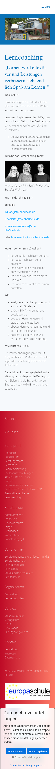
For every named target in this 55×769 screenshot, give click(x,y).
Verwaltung (11, 649)
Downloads (11, 628)
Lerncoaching (13, 497)
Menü (47, 6)
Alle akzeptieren (38, 751)
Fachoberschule (14, 564)
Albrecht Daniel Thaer (17, 477)
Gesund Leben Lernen (17, 493)
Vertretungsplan (14, 598)
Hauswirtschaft (14, 523)
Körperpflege (12, 535)
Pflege (8, 527)
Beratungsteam (14, 461)
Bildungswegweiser (16, 632)
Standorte (10, 452)
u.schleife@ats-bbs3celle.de (22, 219)
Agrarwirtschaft (14, 514)
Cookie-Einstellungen (27, 757)
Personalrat (11, 465)
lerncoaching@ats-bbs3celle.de (30, 237)
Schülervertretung (15, 469)
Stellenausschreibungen (19, 473)
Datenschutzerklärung (21, 765)
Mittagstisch (12, 619)
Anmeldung (11, 594)
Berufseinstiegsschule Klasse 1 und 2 (27, 556)
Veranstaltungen (14, 615)
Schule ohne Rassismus (19, 485)
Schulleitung (12, 456)
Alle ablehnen (15, 751)
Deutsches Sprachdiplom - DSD (23, 489)
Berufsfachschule (15, 560)
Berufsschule (12, 576)
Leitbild (9, 481)
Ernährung (11, 518)
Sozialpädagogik (15, 539)
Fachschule (11, 568)
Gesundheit (11, 531)
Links (8, 623)
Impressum (11, 653)
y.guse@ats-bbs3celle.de (20, 212)
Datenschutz (12, 657)
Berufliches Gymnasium (19, 572)
